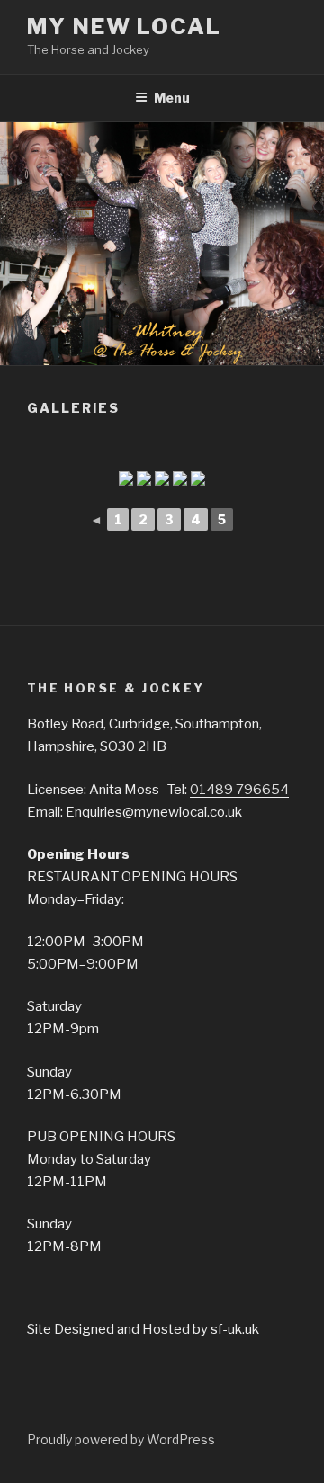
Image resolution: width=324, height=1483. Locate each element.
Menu (172, 97)
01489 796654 (239, 790)
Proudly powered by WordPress (121, 1439)
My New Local (124, 26)
